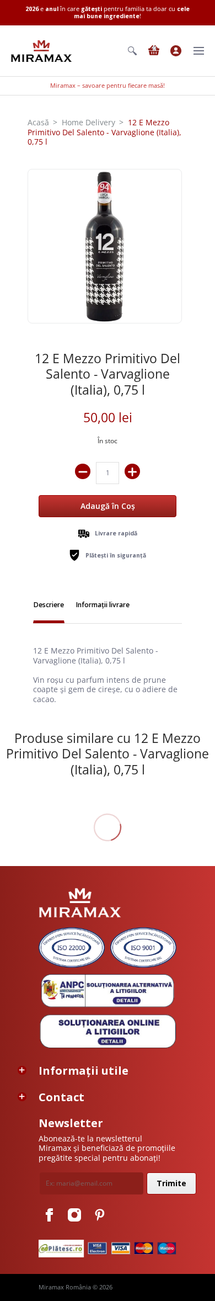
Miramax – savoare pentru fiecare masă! (107, 85)
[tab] (48, 606)
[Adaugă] (132, 471)
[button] (132, 50)
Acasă (38, 122)
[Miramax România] (41, 51)
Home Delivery (88, 122)
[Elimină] (82, 471)
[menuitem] (132, 50)
